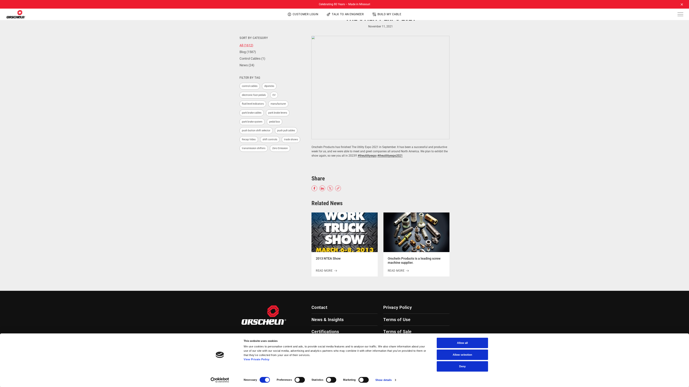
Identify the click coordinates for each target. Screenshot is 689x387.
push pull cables (286, 130)
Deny (462, 366)
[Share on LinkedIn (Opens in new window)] (322, 188)
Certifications (325, 331)
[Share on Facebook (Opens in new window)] (314, 188)
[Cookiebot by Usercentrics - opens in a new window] (220, 380)
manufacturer (278, 103)
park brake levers (277, 112)
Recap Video (249, 139)
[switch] (300, 380)
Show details (383, 379)
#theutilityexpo (367, 155)
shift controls (270, 139)
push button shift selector (256, 130)
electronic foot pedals (254, 95)
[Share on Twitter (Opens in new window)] (330, 188)
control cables (249, 86)
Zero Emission (280, 148)
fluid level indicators (253, 103)
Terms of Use (396, 319)
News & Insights (327, 319)
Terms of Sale (397, 331)
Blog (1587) (248, 52)
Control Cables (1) (252, 58)
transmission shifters (253, 148)
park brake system (252, 121)
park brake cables (251, 112)
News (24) (247, 65)
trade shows (291, 139)
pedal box (274, 121)
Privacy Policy (397, 307)
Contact (319, 307)
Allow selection (462, 354)
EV (274, 95)
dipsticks (269, 86)
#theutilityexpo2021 (390, 155)
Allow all (462, 342)
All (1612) (246, 45)
